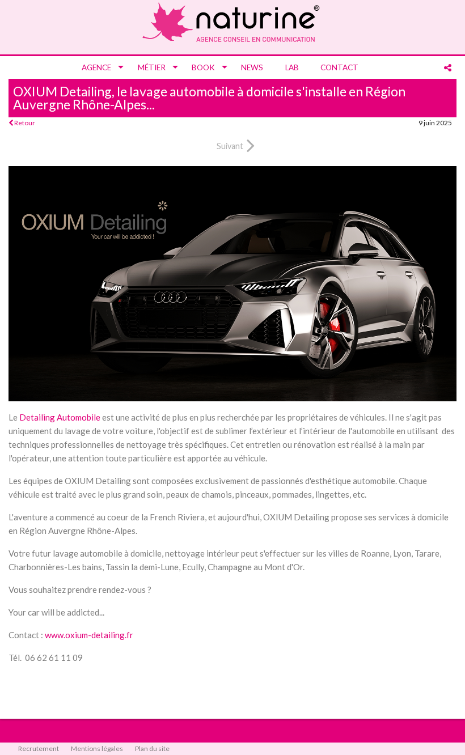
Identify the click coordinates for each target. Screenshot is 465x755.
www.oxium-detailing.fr (89, 635)
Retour (24, 122)
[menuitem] (98, 67)
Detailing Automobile (59, 417)
